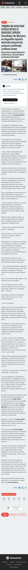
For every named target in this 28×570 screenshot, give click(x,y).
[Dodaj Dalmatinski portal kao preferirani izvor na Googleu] (14, 507)
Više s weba (5, 514)
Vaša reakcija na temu (8, 494)
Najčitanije (22, 514)
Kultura (25, 7)
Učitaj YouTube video (11, 100)
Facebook (11, 562)
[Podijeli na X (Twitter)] (23, 79)
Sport (8, 7)
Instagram (5, 562)
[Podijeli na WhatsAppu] (26, 79)
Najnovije (13, 514)
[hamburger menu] (25, 3)
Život (13, 7)
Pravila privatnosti (14, 567)
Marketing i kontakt (20, 562)
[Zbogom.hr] (19, 3)
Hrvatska (19, 7)
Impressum (9, 564)
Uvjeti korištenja (18, 564)
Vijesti (3, 7)
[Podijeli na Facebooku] (20, 79)
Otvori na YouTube (8, 103)
